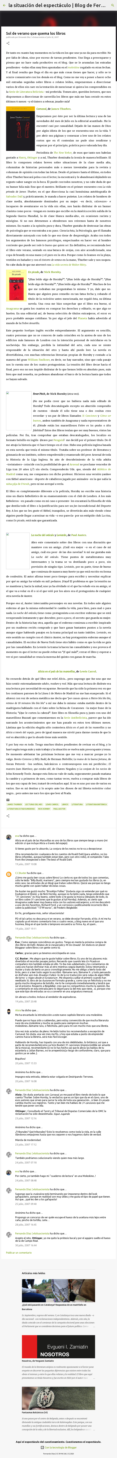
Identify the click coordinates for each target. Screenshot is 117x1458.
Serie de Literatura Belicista (26, 91)
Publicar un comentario (19, 1252)
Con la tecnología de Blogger (60, 1447)
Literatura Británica (96, 804)
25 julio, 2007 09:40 (26, 1204)
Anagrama (12, 308)
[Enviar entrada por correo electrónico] (8, 801)
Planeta (82, 318)
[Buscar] (113, 5)
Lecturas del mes (33, 804)
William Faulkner (39, 359)
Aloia (18, 1010)
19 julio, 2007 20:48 (26, 1001)
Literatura (77, 804)
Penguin (58, 440)
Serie (67, 717)
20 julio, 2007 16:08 (26, 1081)
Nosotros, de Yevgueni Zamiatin (38, 1361)
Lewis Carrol (88, 671)
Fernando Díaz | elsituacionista (32, 937)
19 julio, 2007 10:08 (26, 864)
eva (17, 835)
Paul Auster (78, 535)
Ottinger (32, 157)
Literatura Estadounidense (21, 809)
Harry (22, 157)
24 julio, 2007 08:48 (26, 1180)
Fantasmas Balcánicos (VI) (35, 1412)
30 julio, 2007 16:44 (26, 1245)
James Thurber (60, 108)
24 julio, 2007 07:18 (26, 1162)
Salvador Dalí (14, 196)
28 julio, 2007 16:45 (26, 1224)
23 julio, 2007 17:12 (26, 1144)
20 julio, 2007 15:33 (26, 1063)
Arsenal (74, 464)
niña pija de (17, 483)
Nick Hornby (52, 272)
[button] (8, 43)
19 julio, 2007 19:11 (26, 928)
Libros (65, 804)
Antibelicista (78, 717)
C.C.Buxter (20, 873)
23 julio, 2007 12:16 (26, 1118)
